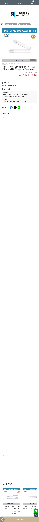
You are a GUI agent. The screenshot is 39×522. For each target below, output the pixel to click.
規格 (4, 85)
